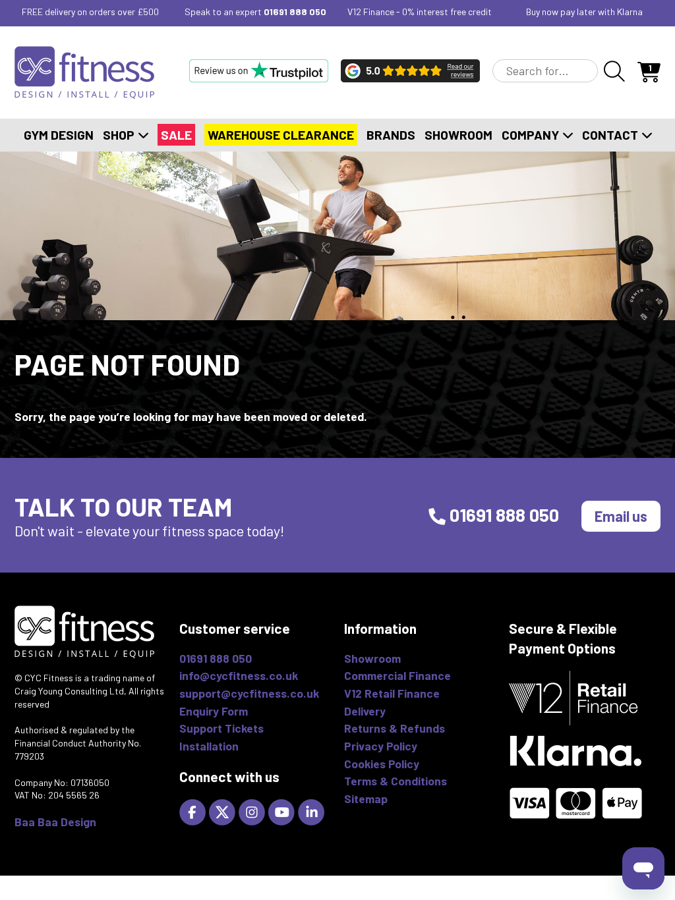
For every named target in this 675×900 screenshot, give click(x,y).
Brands (391, 134)
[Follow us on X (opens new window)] (224, 811)
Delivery (365, 711)
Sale (176, 134)
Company (532, 134)
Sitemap (366, 798)
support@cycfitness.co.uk (249, 693)
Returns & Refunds (394, 728)
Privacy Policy (380, 746)
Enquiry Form (213, 711)
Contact (611, 134)
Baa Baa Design (55, 821)
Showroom (458, 134)
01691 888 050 (295, 11)
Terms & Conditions (395, 780)
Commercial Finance (397, 675)
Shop (120, 134)
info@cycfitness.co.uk (238, 675)
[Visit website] (258, 70)
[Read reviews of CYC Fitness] (410, 70)
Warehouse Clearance (281, 134)
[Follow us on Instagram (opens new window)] (253, 811)
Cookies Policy (381, 763)
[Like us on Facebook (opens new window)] (194, 811)
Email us (621, 515)
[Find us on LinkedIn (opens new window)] (313, 811)
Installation (209, 746)
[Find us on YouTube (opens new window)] (283, 811)
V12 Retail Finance (392, 693)
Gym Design (59, 134)
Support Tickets (221, 728)
